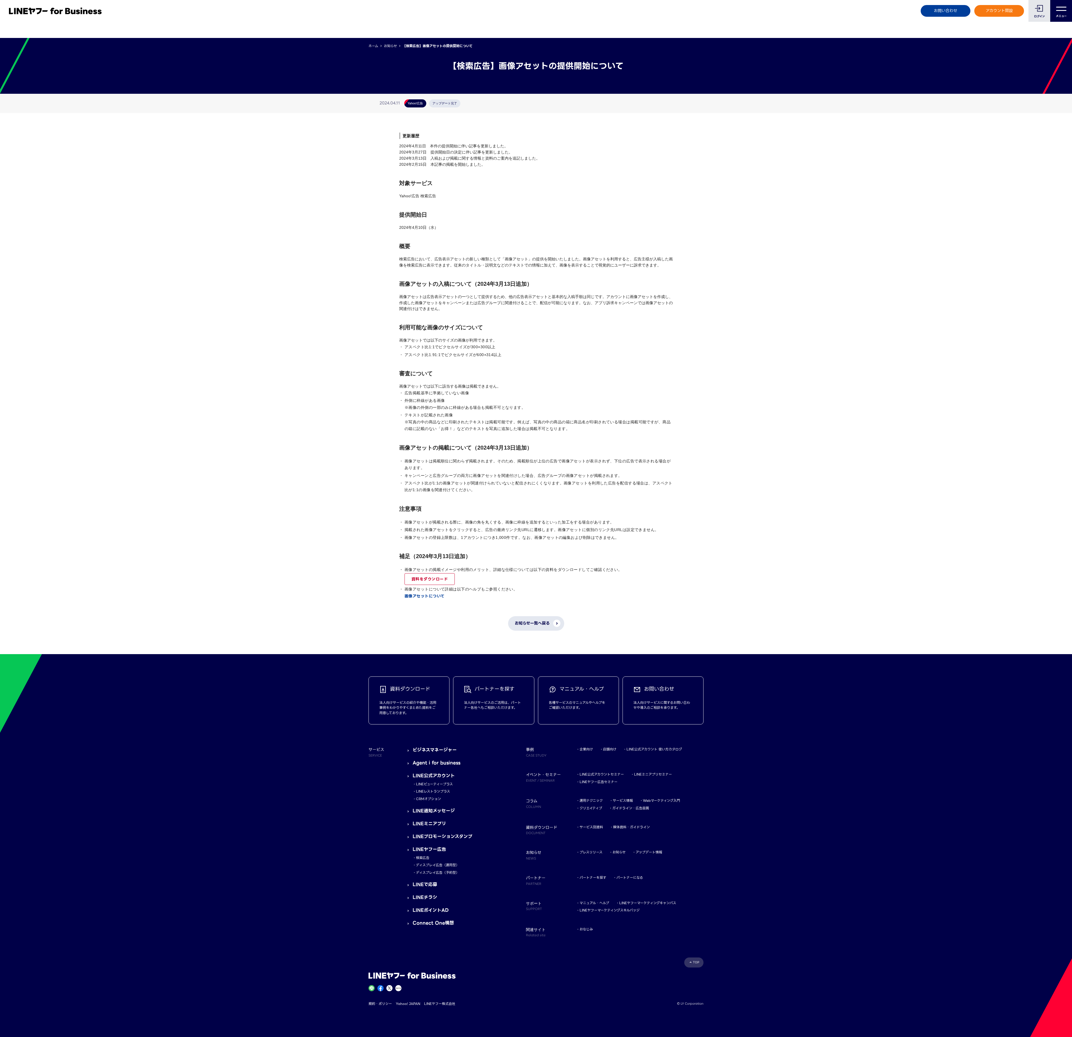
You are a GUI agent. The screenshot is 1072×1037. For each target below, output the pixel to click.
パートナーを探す (593, 877)
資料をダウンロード (429, 579)
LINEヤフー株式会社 (439, 1003)
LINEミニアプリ (429, 823)
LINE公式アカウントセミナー (602, 774)
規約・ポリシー (380, 1003)
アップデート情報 (649, 852)
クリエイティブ (591, 808)
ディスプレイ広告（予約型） (437, 872)
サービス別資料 (591, 827)
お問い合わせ (945, 11)
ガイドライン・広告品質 (630, 808)
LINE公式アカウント (434, 775)
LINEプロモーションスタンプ (442, 836)
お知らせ (390, 46)
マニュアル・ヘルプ (594, 903)
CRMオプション (428, 798)
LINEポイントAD (431, 910)
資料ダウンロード (541, 829)
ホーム (373, 46)
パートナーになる (629, 877)
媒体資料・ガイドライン (631, 827)
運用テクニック (591, 800)
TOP (696, 962)
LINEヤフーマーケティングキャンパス (647, 903)
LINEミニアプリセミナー (653, 774)
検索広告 (422, 857)
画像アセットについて (424, 596)
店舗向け (609, 749)
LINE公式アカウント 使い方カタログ (654, 749)
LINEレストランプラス (433, 791)
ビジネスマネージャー (435, 749)
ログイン (1039, 16)
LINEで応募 (425, 884)
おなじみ (586, 929)
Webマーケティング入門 (661, 800)
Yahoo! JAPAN (408, 1003)
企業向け (586, 749)
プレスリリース (591, 852)
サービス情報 (623, 800)
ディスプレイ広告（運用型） (437, 865)
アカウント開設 (999, 11)
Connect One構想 (433, 923)
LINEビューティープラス (434, 784)
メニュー (1061, 16)
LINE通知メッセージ (434, 810)
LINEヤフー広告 (429, 849)
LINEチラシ (425, 897)
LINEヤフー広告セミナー (599, 781)
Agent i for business (436, 762)
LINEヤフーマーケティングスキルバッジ (610, 910)
